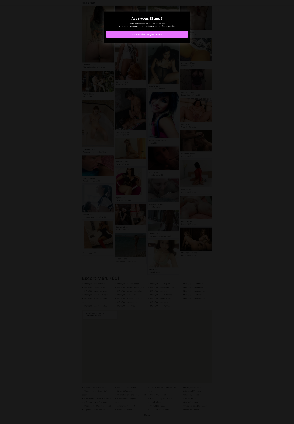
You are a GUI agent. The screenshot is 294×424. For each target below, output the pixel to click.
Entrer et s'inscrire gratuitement (147, 34)
